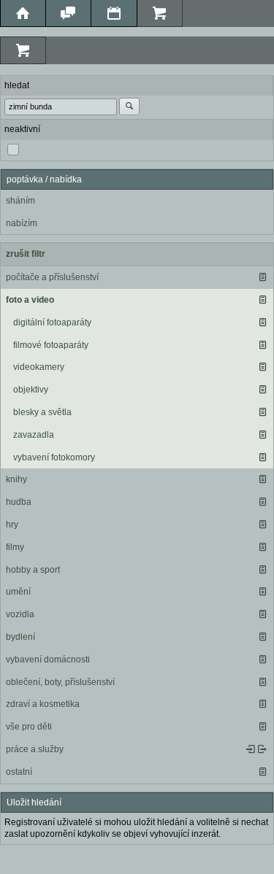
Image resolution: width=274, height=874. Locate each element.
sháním (20, 201)
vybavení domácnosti (48, 659)
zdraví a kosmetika (43, 704)
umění (18, 592)
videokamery (38, 367)
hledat (16, 85)
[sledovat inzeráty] (262, 277)
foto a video (30, 300)
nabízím (21, 223)
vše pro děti (29, 727)
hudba (18, 502)
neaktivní (22, 129)
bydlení (20, 637)
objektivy (30, 389)
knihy (16, 479)
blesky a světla (42, 412)
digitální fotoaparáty (52, 322)
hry (12, 524)
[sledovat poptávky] (250, 749)
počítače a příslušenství (52, 277)
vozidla (20, 614)
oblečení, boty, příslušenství (60, 682)
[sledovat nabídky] (262, 749)
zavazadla (33, 435)
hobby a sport (33, 570)
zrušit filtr (25, 254)
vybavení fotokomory (54, 457)
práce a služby (35, 749)
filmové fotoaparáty (50, 345)
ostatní (19, 772)
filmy (15, 547)
